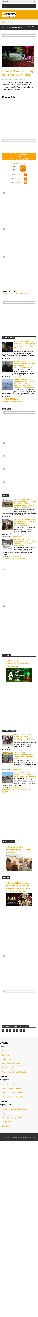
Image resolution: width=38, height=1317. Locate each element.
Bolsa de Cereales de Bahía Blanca (15, 1072)
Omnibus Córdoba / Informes (12, 1093)
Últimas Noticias (12, 27)
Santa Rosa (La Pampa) (19, 154)
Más (20, 358)
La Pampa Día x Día (18, 1137)
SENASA (5, 1055)
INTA (3, 1051)
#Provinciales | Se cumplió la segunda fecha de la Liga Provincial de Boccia (24, 737)
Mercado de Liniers (9, 1068)
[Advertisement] (19, 118)
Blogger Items (31, 1137)
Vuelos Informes (8, 1084)
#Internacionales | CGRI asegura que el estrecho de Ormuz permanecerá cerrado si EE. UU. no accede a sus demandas (24, 383)
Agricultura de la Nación (11, 1063)
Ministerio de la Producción (12, 1059)
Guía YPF (5, 1113)
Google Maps (7, 1122)
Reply (5, 79)
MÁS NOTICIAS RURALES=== (17, 559)
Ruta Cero (5, 1126)
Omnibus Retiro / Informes (11, 1088)
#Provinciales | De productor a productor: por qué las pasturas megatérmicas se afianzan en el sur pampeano (25, 504)
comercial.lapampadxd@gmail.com (15, 293)
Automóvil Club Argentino (11, 1118)
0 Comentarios (14, 358)
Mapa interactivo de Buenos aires (14, 1109)
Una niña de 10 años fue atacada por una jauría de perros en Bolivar (18, 73)
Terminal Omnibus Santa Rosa (13, 1097)
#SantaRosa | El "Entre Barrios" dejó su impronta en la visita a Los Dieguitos (25, 774)
